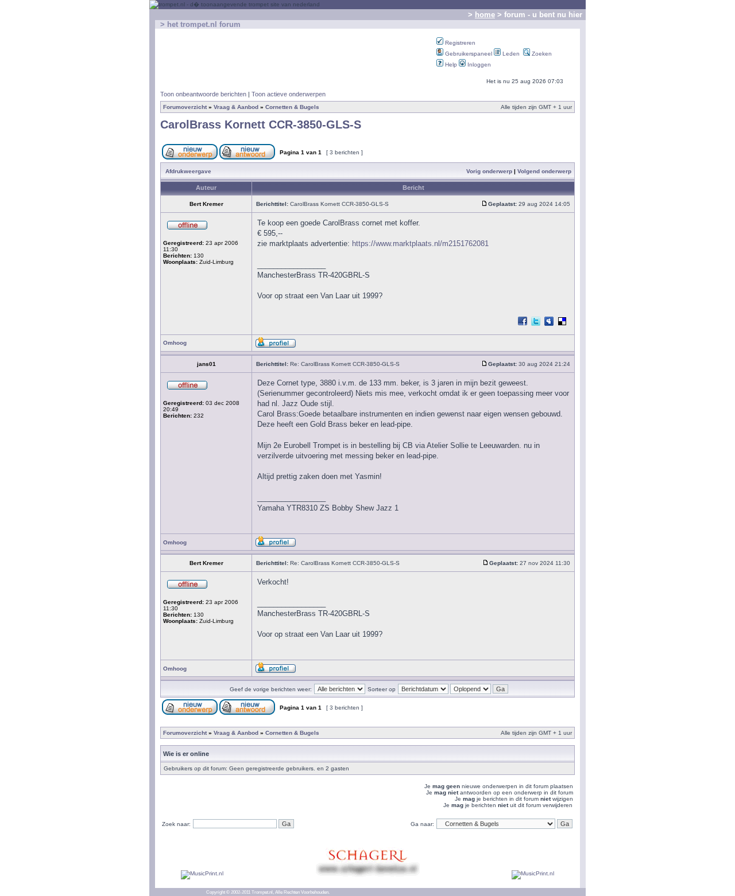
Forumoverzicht (185, 107)
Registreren (459, 43)
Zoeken (541, 53)
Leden (510, 53)
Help (450, 64)
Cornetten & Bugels (292, 107)
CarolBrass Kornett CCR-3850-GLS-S (260, 124)
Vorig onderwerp (489, 171)
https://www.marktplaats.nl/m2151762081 (420, 243)
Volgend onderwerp (544, 171)
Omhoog (175, 343)
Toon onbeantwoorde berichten (203, 94)
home (485, 14)
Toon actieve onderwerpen (289, 94)
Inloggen (478, 64)
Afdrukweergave (188, 171)
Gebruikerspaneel (467, 53)
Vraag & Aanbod (236, 107)
